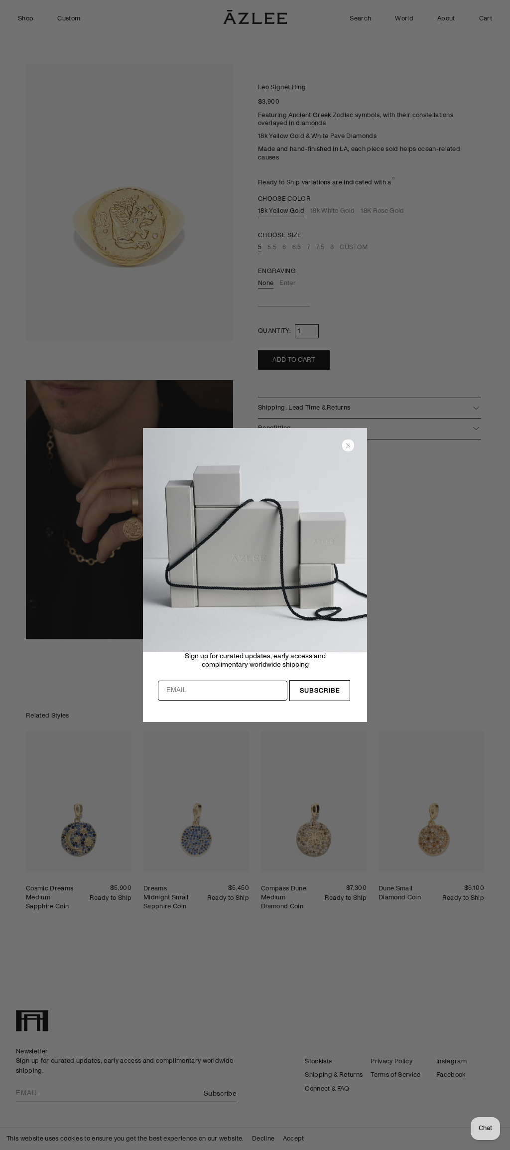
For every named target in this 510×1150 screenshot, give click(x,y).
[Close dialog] (348, 445)
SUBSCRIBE (320, 691)
